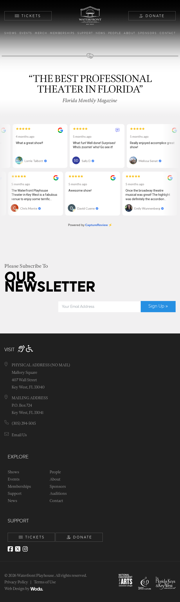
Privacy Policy (16, 582)
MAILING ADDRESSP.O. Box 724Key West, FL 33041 (30, 405)
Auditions (58, 493)
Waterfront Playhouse (35, 575)
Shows (10, 33)
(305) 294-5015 (24, 423)
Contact (168, 33)
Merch (41, 33)
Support (85, 33)
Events (26, 33)
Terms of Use (45, 582)
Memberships (62, 33)
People (114, 33)
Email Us (19, 435)
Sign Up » (158, 306)
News (100, 33)
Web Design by (17, 588)
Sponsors (147, 33)
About (129, 33)
